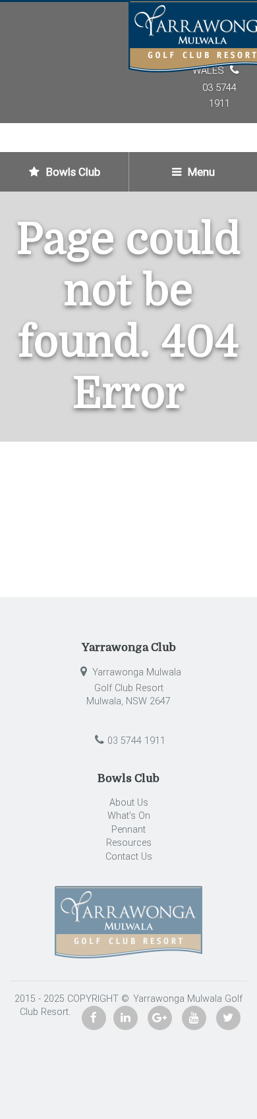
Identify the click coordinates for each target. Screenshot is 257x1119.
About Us (128, 802)
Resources (129, 842)
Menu (200, 171)
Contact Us (128, 856)
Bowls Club (71, 171)
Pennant (128, 829)
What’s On (128, 815)
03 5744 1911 (136, 740)
